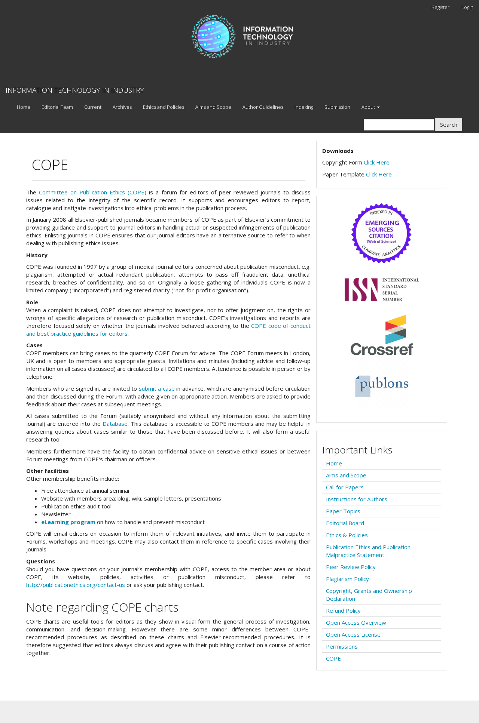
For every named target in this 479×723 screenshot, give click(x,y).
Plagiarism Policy (347, 578)
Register (440, 7)
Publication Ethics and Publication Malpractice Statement (368, 551)
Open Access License (353, 634)
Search (448, 124)
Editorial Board (345, 523)
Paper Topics (343, 511)
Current (92, 107)
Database (115, 423)
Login (467, 7)
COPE (333, 658)
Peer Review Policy (351, 566)
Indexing (304, 107)
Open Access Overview (356, 622)
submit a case (157, 388)
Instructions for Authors (356, 499)
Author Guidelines (262, 107)
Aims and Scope (213, 107)
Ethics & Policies (347, 535)
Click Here (377, 162)
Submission (337, 107)
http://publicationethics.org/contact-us (75, 584)
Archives (122, 107)
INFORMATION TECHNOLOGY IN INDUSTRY (75, 90)
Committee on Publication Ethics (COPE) (92, 192)
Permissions (342, 646)
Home (23, 107)
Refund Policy (343, 610)
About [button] (368, 107)
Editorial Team (57, 107)
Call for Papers (345, 487)
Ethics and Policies (163, 107)
